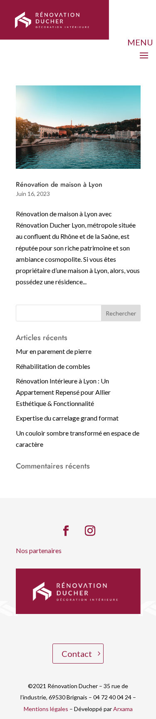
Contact (77, 654)
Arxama (123, 708)
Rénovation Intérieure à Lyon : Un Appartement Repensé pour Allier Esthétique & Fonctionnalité (63, 392)
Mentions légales (46, 708)
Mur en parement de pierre (54, 351)
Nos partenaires (39, 550)
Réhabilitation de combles (53, 366)
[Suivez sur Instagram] (90, 531)
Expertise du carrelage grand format (67, 418)
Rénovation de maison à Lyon (59, 184)
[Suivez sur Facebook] (66, 531)
